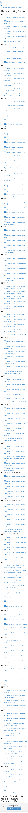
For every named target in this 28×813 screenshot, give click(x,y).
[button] (1, 1)
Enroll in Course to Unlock (14, 809)
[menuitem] (1, 3)
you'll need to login (20, 806)
